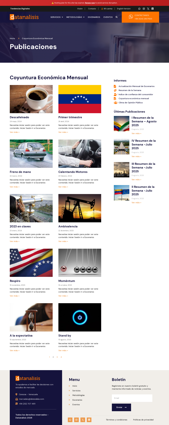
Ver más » (14, 132)
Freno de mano (20, 172)
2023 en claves (20, 226)
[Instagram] (144, 9)
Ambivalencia (68, 226)
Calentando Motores (72, 172)
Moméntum (66, 281)
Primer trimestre (70, 117)
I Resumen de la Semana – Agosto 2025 (144, 121)
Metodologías (74, 17)
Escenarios (94, 17)
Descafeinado (19, 117)
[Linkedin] (152, 9)
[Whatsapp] (139, 9)
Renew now (90, 3)
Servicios (55, 17)
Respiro (15, 281)
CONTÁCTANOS (142, 15)
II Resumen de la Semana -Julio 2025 (143, 190)
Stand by (64, 335)
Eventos (108, 17)
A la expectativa (21, 335)
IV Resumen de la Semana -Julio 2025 (144, 144)
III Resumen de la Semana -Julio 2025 (143, 167)
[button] (116, 17)
